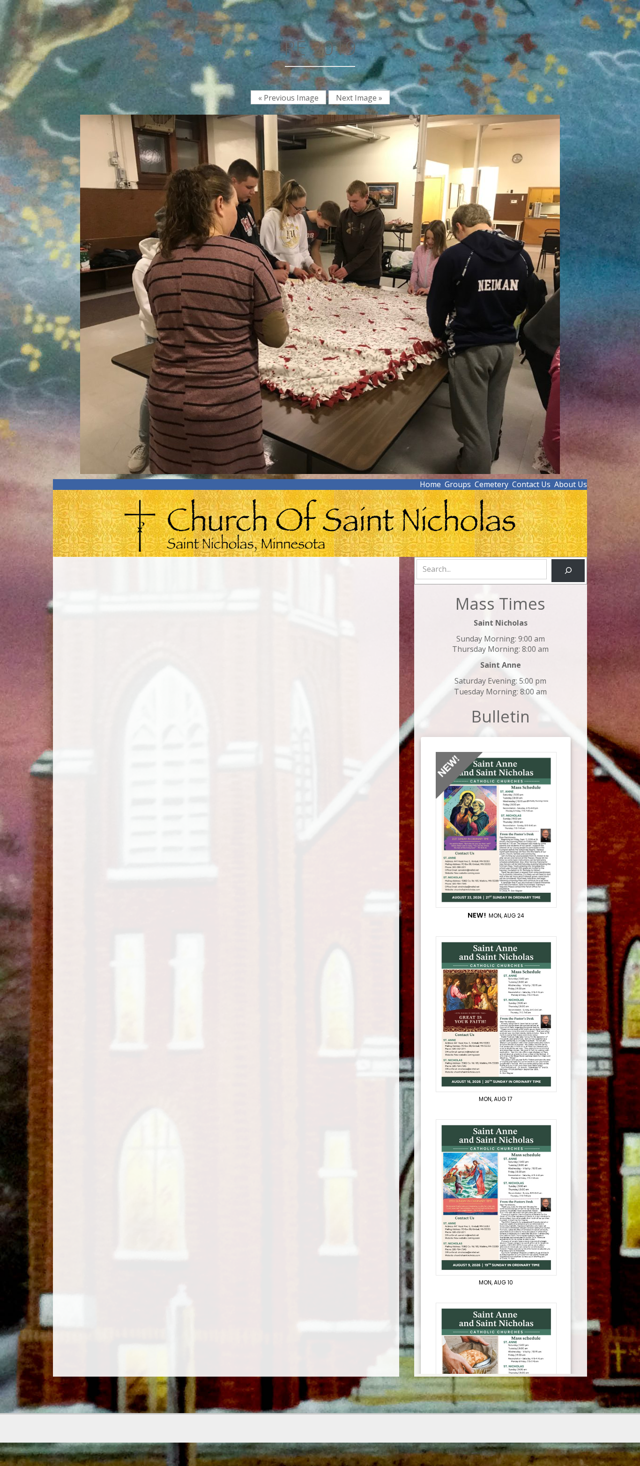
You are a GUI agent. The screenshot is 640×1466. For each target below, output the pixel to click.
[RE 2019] (320, 293)
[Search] (568, 570)
